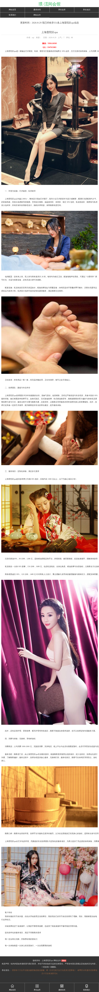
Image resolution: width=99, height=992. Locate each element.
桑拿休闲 (37, 10)
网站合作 (37, 15)
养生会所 (61, 10)
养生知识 (86, 10)
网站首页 (12, 10)
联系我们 (12, 15)
